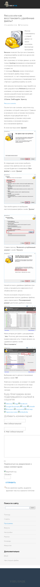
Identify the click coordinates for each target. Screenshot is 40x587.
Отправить (11, 483)
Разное (6, 537)
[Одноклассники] (11, 412)
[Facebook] (22, 404)
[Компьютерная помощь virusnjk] (10, 4)
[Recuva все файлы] (20, 189)
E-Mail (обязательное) (13, 432)
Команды (7, 541)
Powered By (17, 581)
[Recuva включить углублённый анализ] (20, 268)
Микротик (8, 545)
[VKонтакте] (9, 409)
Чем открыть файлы (11, 560)
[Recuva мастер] (20, 145)
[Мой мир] (28, 409)
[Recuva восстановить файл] (20, 359)
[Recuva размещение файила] (20, 230)
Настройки (8, 532)
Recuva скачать (10, 103)
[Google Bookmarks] (12, 406)
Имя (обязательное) (12, 424)
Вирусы (7, 528)
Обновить (7, 474)
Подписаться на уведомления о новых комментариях (18, 465)
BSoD (6, 556)
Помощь (7, 515)
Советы (7, 519)
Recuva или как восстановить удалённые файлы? (19, 18)
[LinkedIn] (31, 406)
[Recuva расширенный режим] (20, 318)
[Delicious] (8, 404)
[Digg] (15, 404)
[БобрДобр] (23, 412)
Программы (24, 25)
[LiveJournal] (19, 409)
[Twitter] (23, 406)
